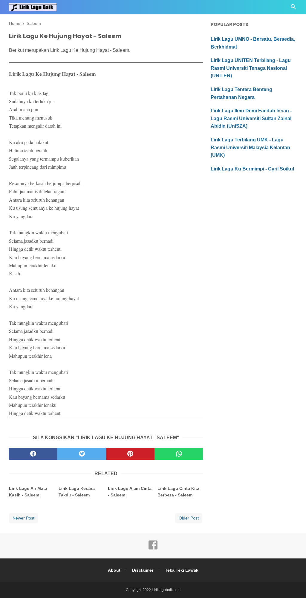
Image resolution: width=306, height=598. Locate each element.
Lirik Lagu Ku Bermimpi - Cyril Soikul (252, 168)
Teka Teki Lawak (181, 570)
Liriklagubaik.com (166, 590)
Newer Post (23, 518)
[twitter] (81, 454)
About (114, 570)
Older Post (189, 518)
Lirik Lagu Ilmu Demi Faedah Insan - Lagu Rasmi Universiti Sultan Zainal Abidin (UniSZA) (251, 118)
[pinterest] (130, 454)
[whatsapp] (178, 454)
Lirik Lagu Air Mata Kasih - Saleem (28, 491)
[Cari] (293, 8)
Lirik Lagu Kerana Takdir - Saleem (77, 491)
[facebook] (33, 454)
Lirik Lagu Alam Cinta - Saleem (130, 491)
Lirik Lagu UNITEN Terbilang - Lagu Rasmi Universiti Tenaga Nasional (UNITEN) (251, 68)
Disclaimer (142, 570)
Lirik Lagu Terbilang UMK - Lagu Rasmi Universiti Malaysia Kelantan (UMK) (250, 147)
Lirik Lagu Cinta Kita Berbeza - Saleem (178, 491)
